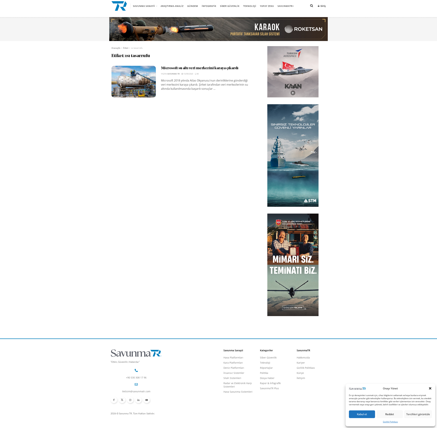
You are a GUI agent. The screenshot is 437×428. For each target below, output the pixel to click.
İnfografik (209, 6)
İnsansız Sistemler (233, 373)
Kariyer (301, 362)
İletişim (301, 378)
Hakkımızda (303, 357)
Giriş (323, 6)
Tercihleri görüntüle (418, 414)
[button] (430, 388)
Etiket (125, 47)
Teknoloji (249, 6)
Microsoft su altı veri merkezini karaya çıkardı (199, 68)
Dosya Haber (267, 378)
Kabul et (362, 414)
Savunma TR (173, 73)
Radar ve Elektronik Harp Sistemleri (237, 385)
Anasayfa (115, 47)
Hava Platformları (233, 357)
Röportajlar (266, 367)
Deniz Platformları (233, 367)
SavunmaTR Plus (269, 388)
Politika (264, 373)
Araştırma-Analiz (172, 6)
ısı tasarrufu (137, 47)
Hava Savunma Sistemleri (237, 391)
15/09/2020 (188, 73)
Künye (300, 373)
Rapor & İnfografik (270, 383)
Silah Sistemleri (232, 378)
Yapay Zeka (267, 6)
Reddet (389, 414)
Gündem (192, 6)
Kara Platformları (233, 362)
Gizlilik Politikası (390, 421)
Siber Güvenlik (229, 6)
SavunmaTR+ (286, 6)
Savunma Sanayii (144, 6)
